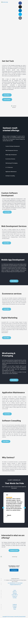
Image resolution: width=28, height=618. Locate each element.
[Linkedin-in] (20, 10)
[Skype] (20, 14)
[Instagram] (20, 7)
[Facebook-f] (20, 3)
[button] (13, 2)
